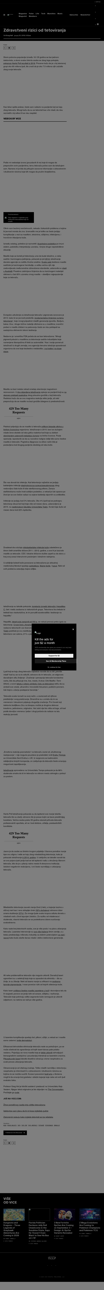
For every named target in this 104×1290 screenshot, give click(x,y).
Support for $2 (54, 656)
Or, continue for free (54, 667)
